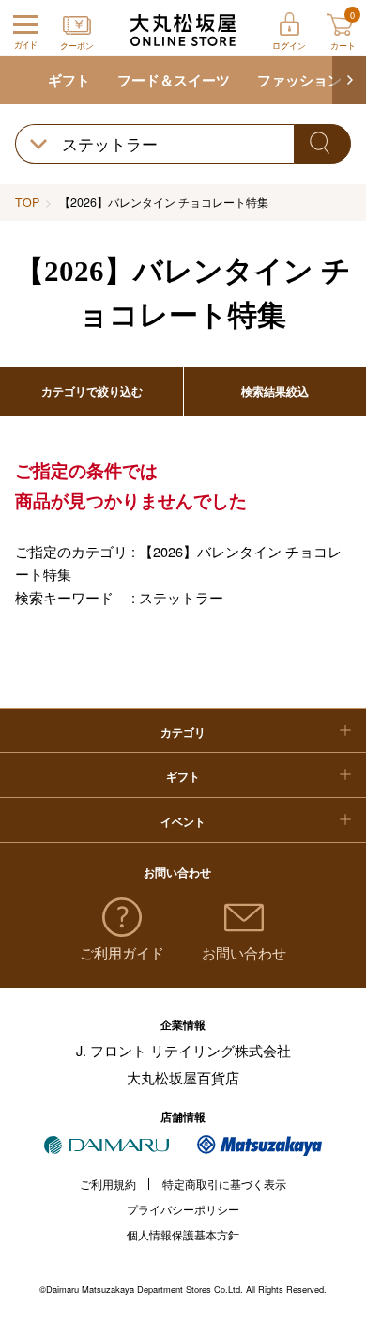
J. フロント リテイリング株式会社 (183, 1050)
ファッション (299, 79)
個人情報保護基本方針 (183, 1234)
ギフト (69, 79)
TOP (27, 202)
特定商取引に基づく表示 (224, 1184)
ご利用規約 (108, 1184)
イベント (183, 821)
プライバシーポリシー (183, 1209)
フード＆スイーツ (173, 79)
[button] (349, 80)
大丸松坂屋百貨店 (183, 1077)
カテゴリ (183, 732)
